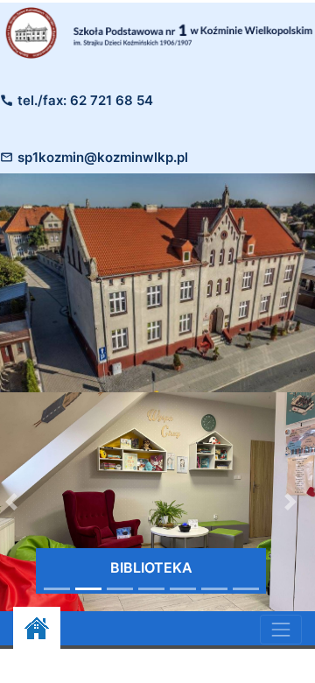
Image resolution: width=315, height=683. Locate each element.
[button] (290, 501)
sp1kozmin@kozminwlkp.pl (103, 157)
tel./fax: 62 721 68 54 (85, 100)
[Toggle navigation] (281, 630)
